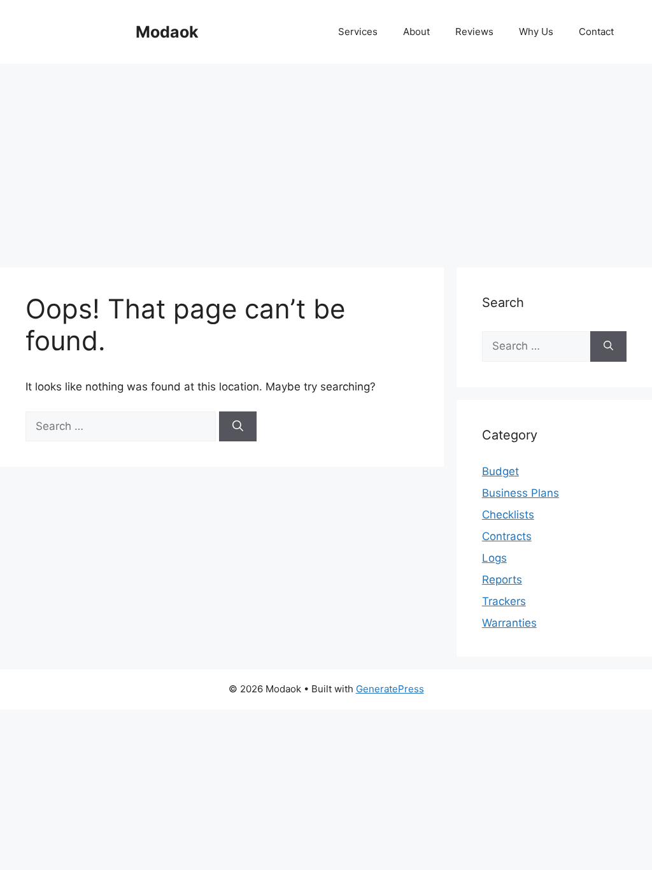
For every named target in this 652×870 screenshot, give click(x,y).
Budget (500, 471)
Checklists (508, 514)
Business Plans (520, 493)
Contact (596, 31)
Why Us (536, 31)
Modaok (167, 31)
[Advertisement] (326, 159)
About (416, 31)
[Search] (238, 426)
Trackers (504, 601)
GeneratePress (390, 689)
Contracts (507, 536)
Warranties (509, 623)
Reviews (474, 31)
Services (358, 31)
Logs (494, 558)
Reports (502, 579)
